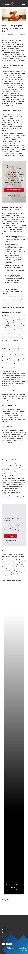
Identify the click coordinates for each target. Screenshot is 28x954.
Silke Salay (23, 34)
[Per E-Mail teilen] (23, 904)
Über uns (4, 937)
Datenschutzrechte (7, 933)
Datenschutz (5, 930)
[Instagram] (3, 944)
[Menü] (23, 4)
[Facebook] (7, 944)
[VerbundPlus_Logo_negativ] (8, 3)
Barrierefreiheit (6, 940)
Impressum (5, 927)
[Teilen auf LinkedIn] (17, 904)
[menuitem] (23, 4)
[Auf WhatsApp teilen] (11, 904)
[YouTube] (10, 944)
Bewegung (14, 34)
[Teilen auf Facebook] (5, 904)
